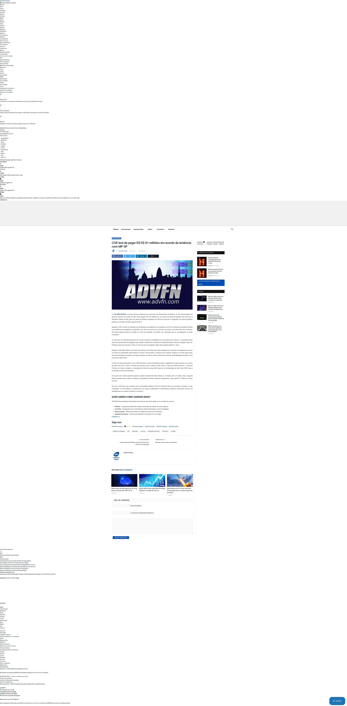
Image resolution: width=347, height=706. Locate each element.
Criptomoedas (138, 229)
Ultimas (173, 431)
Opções (2, 27)
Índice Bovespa (17, 160)
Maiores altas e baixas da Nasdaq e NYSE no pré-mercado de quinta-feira (215, 307)
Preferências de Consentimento (9, 650)
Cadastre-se (3, 200)
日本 (2, 155)
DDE (1, 58)
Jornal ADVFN (4, 39)
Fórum (2, 8)
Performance (4, 35)
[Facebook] (21, 684)
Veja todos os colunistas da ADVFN (209, 282)
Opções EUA (3, 79)
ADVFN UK (4, 140)
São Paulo (165, 431)
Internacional (125, 229)
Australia (3, 144)
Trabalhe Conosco (5, 634)
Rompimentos (4, 63)
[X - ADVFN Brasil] (12, 684)
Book (1, 6)
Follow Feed (3, 48)
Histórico (2, 33)
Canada (3, 146)
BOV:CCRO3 (121, 314)
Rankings (2, 10)
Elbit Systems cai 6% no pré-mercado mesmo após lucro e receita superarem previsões (179, 490)
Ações (150, 229)
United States (4, 138)
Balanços (2, 29)
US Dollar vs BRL (18, 175)
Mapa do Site (4, 640)
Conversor (3, 661)
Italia (2, 151)
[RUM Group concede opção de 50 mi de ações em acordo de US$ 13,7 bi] (124, 480)
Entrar (2, 128)
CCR (128, 431)
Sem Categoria (117, 238)
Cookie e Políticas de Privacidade (9, 680)
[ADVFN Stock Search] (0, 3)
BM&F (1, 77)
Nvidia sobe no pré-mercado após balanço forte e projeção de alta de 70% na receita (216, 317)
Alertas (2, 50)
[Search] (232, 229)
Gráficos (2, 25)
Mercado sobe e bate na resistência (166, 442)
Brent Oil (11, 190)
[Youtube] (35, 684)
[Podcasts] (41, 684)
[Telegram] (28, 684)
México (3, 153)
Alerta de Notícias (5, 42)
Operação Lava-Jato (153, 431)
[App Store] (3, 665)
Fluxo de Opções (4, 61)
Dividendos (3, 31)
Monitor (2, 4)
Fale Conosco (4, 135)
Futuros (2, 73)
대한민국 (3, 157)
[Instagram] (3, 684)
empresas (135, 431)
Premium (16, 128)
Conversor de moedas (6, 56)
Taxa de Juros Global (6, 90)
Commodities (4, 80)
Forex (1, 69)
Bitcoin (10, 182)
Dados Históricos (4, 60)
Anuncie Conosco (5, 644)
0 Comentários (142, 251)
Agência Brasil (123, 251)
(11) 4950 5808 (4, 132)
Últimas (115, 229)
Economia (160, 229)
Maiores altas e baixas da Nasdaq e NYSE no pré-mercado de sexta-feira (215, 298)
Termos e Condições (42, 672)
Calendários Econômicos (7, 88)
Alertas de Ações (5, 52)
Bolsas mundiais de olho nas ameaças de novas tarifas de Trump (215, 271)
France (3, 147)
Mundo (2, 14)
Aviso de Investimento (6, 682)
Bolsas (2, 82)
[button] (8, 691)
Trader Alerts (4, 54)
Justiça (143, 431)
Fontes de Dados (4, 648)
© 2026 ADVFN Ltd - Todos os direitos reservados (14, 676)
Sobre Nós (3, 632)
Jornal (2, 655)
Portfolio (2, 12)
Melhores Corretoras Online (8, 646)
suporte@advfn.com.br (6, 133)
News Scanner (4, 41)
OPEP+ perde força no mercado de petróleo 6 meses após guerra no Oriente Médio (215, 328)
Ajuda (1, 638)
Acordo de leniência (119, 431)
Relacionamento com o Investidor (9, 636)
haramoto (210, 265)
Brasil (2, 142)
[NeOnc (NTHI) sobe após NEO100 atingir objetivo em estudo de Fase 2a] (152, 480)
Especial (171, 229)
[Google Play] (4, 667)
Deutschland (4, 149)
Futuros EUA (3, 75)
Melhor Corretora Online (7, 65)
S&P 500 (11, 167)
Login (17, 578)
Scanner (2, 16)
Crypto (2, 71)
